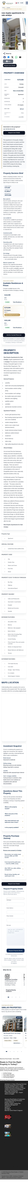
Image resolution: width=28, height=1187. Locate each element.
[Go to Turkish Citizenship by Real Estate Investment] (8, 1117)
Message (9, 925)
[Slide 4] (19, 997)
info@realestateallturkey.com (14, 1166)
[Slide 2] (12, 997)
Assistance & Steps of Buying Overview (15, 1084)
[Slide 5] (21, 1051)
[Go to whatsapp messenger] (16, 57)
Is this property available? (12, 827)
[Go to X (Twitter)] (12, 1161)
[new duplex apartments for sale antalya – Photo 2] (14, 34)
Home (3, 7)
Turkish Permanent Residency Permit (15, 1088)
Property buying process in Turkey (14, 1085)
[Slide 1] (8, 997)
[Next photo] (24, 34)
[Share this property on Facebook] (4, 57)
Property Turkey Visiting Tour (13, 1103)
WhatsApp (3, 1080)
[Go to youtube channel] (4, 1161)
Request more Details (9, 65)
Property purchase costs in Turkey (14, 1087)
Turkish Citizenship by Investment (14, 1089)
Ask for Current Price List (14, 335)
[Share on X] (12, 57)
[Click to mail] (20, 57)
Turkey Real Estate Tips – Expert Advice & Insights (14, 1093)
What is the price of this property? (11, 814)
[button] (4, 20)
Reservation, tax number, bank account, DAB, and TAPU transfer (13, 856)
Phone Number (10, 916)
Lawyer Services (9, 1102)
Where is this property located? (11, 807)
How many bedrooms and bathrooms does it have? (12, 821)
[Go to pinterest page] (24, 1161)
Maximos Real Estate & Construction (15, 1099)
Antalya (8, 7)
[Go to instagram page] (16, 1161)
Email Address (10, 908)
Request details (10, 1080)
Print (9, 61)
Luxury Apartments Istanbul (12, 1128)
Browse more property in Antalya (12, 850)
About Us (7, 1107)
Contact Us (8, 1106)
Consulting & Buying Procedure (13, 1100)
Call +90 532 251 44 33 (9, 129)
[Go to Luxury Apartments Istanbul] (8, 1126)
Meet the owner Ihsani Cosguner (14, 1110)
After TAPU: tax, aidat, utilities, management (13, 869)
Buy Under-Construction (11, 1091)
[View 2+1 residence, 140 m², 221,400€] (14, 324)
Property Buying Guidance (11, 990)
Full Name (9, 900)
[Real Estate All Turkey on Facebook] (8, 1161)
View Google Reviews (8, 1157)
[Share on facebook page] (8, 57)
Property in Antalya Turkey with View (15, 1137)
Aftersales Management (11, 1105)
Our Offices (8, 1109)
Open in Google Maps (18, 90)
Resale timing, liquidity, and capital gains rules (12, 875)
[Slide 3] (16, 997)
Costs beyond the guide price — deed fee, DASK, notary (12, 862)
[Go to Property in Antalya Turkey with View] (8, 1134)
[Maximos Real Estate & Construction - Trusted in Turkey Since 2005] (8, 3)
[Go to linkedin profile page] (20, 1161)
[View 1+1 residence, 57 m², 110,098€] (14, 299)
